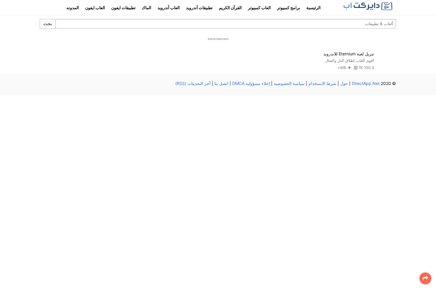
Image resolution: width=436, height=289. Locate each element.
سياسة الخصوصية (289, 83)
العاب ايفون (95, 7)
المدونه (72, 7)
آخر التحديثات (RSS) (193, 83)
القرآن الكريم (230, 7)
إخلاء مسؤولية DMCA (251, 83)
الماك (146, 7)
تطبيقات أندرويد (199, 7)
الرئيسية (313, 7)
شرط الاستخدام (322, 83)
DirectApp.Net (366, 83)
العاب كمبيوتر (259, 7)
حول (344, 83)
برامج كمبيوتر (288, 7)
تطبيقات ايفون (123, 7)
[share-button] (425, 278)
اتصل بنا (221, 83)
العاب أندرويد (168, 7)
